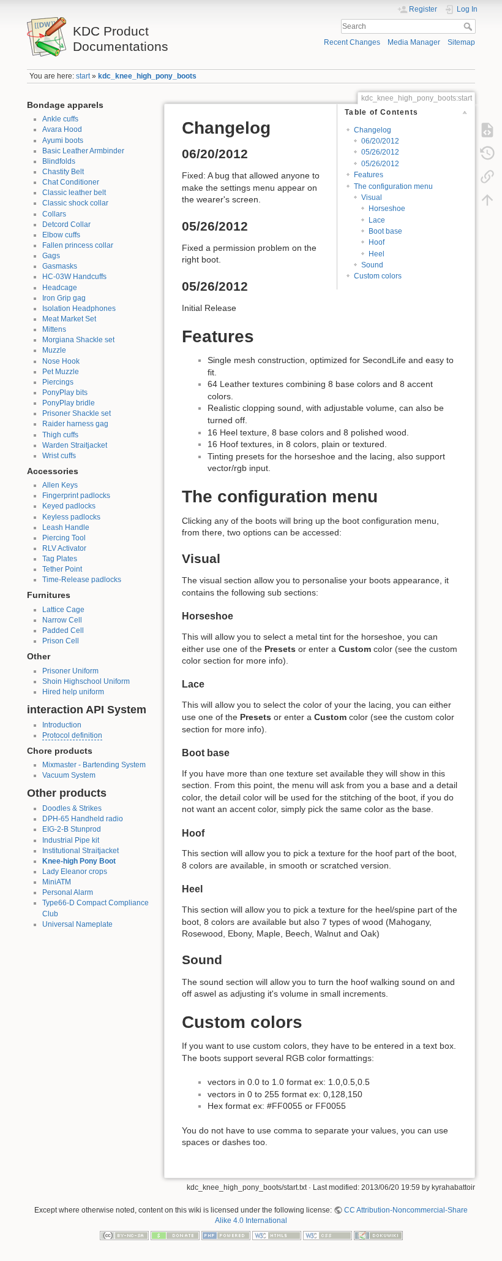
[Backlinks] (487, 176)
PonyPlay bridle (68, 403)
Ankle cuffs (60, 119)
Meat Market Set (69, 319)
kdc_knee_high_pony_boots (147, 76)
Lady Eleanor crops (74, 871)
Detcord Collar (66, 224)
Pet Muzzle (60, 371)
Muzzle (54, 350)
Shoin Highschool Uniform (86, 681)
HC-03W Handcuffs (74, 276)
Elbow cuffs (61, 235)
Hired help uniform (73, 692)
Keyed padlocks (69, 506)
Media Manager (414, 42)
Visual (371, 197)
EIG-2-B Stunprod (71, 829)
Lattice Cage (63, 609)
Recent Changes (352, 42)
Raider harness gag (75, 424)
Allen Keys (60, 485)
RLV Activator (64, 548)
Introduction (61, 725)
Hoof (376, 242)
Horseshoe (387, 208)
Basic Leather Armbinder (83, 151)
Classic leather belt (74, 192)
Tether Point (62, 569)
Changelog (372, 130)
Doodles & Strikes (72, 808)
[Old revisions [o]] (487, 153)
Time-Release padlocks (81, 579)
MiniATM (56, 882)
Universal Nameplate (77, 924)
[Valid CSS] (327, 1235)
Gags (51, 255)
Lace (377, 220)
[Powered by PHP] (225, 1235)
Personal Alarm (67, 892)
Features (368, 175)
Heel (376, 254)
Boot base (385, 231)
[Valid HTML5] (276, 1235)
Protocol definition (72, 735)
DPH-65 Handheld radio (82, 818)
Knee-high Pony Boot (79, 861)
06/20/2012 (380, 141)
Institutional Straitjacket (80, 850)
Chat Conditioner (70, 182)
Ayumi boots (62, 140)
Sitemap (461, 42)
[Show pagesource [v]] (487, 130)
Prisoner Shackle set (76, 413)
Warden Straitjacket (74, 445)
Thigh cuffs (60, 435)
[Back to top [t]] (487, 200)
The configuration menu (393, 186)
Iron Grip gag (64, 298)
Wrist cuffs (59, 455)
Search (469, 26)
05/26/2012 (380, 152)
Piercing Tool (64, 538)
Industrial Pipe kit (70, 840)
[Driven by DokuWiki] (378, 1235)
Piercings (57, 382)
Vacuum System (69, 775)
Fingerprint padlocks (76, 495)
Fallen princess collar (77, 245)
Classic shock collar (75, 203)
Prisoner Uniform (70, 671)
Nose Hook (61, 361)
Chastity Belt (63, 171)
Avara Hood (62, 129)
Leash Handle (65, 527)
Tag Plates (59, 558)
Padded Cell (63, 630)
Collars (54, 214)
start (83, 76)
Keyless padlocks (71, 517)
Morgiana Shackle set (78, 339)
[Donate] (175, 1235)
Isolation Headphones (79, 308)
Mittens (54, 329)
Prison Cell (60, 641)
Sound (372, 265)
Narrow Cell (62, 620)
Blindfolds (58, 161)
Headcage (59, 287)
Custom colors (378, 276)
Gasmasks (59, 266)
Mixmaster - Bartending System (94, 765)
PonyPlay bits (65, 392)
